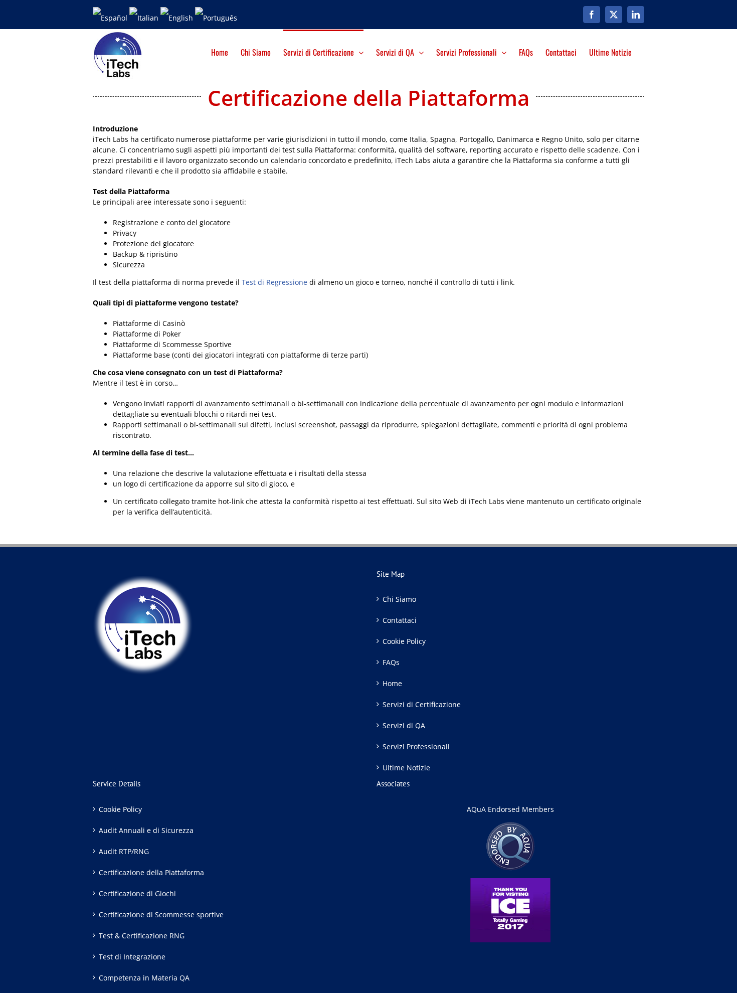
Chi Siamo (399, 599)
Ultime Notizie (406, 767)
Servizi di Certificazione (422, 704)
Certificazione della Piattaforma (151, 872)
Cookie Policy (404, 641)
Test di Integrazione (132, 956)
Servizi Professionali (416, 746)
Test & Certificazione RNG (142, 935)
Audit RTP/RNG (124, 851)
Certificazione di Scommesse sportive (161, 914)
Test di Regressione (274, 282)
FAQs (391, 662)
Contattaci (400, 620)
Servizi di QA (404, 725)
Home (392, 683)
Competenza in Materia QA (144, 977)
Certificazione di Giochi (137, 893)
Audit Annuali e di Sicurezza (146, 830)
